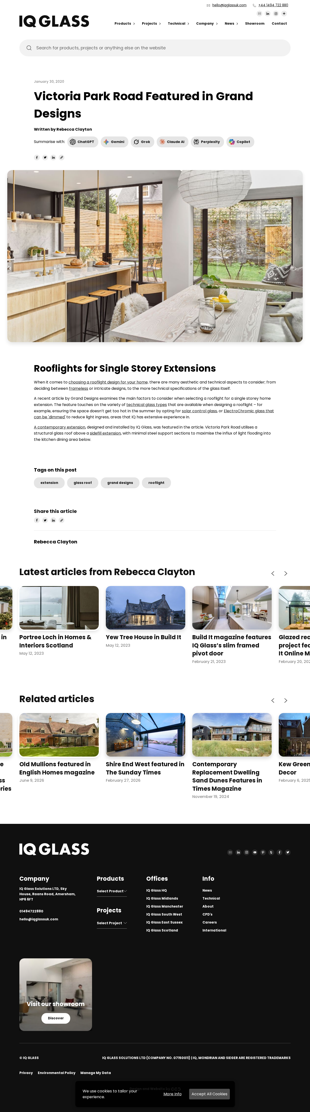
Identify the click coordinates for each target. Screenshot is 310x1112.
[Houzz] (271, 852)
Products (123, 23)
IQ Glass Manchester (164, 906)
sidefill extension (105, 433)
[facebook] (37, 157)
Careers (209, 922)
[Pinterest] (263, 852)
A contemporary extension (59, 427)
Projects (149, 23)
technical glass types (146, 404)
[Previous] (273, 573)
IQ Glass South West (164, 914)
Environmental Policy (57, 1073)
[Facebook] (279, 852)
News (229, 23)
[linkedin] (53, 157)
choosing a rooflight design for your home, (108, 382)
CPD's (207, 914)
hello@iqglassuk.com (229, 5)
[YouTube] (255, 852)
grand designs (120, 483)
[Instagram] (276, 13)
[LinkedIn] (268, 13)
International (214, 930)
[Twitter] (288, 852)
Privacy (26, 1073)
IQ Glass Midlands (162, 898)
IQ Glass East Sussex (164, 922)
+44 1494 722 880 (273, 5)
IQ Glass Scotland (162, 930)
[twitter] (45, 157)
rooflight (156, 483)
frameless (78, 388)
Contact (279, 23)
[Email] (259, 13)
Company (205, 23)
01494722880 (31, 911)
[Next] (285, 573)
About (208, 906)
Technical (176, 23)
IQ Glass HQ (156, 890)
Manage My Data (95, 1073)
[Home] (54, 26)
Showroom (254, 23)
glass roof (83, 483)
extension (49, 483)
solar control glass (199, 411)
